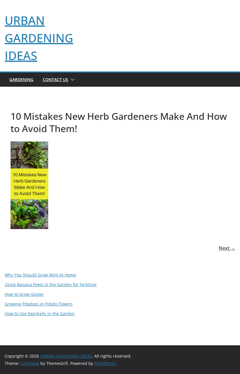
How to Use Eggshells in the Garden (40, 313)
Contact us (55, 79)
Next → (227, 248)
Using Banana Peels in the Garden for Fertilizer (51, 284)
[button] (71, 80)
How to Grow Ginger (24, 294)
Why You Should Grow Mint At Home (40, 275)
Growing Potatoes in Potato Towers (39, 304)
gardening (21, 79)
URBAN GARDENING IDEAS (39, 38)
